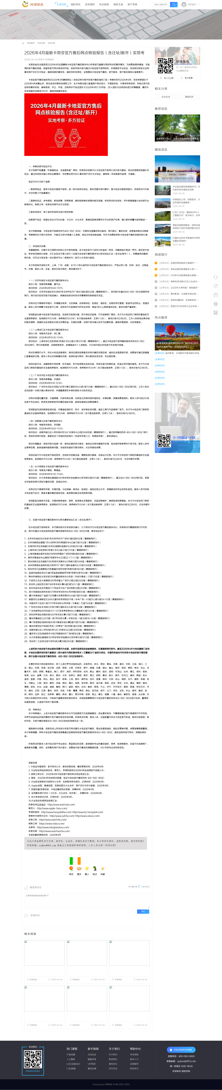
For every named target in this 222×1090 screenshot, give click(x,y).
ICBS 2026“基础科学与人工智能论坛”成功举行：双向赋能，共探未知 (186, 215)
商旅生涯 (118, 4)
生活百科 (61, 4)
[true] (174, 4)
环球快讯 (36, 5)
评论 (143, 911)
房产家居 (132, 4)
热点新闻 (104, 4)
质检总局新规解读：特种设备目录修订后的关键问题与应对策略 (186, 228)
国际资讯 (75, 4)
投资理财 (90, 4)
